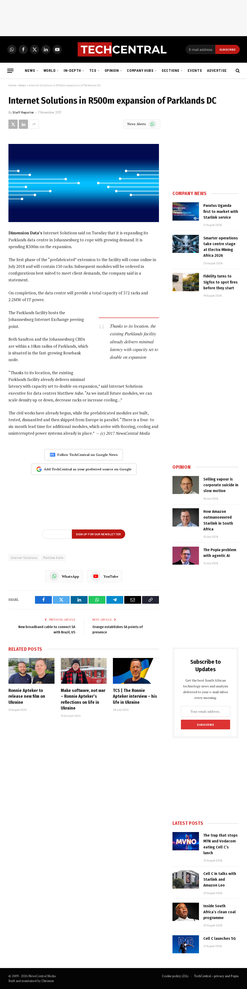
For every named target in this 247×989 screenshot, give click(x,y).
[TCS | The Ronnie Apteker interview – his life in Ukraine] (136, 671)
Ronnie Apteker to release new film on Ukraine (26, 696)
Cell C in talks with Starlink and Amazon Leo (219, 879)
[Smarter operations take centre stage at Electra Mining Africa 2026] (185, 244)
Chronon (47, 981)
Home (12, 85)
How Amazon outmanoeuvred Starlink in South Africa (218, 520)
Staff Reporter (23, 112)
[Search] (237, 70)
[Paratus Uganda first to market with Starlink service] (185, 211)
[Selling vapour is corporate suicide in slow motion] (185, 485)
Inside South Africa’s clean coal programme (219, 911)
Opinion (112, 70)
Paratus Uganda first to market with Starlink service (220, 211)
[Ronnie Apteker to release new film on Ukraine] (31, 671)
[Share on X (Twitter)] (13, 124)
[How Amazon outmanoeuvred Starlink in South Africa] (185, 517)
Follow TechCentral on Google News (87, 454)
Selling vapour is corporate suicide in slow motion (220, 485)
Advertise (217, 70)
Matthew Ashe (53, 558)
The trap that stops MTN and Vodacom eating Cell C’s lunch (220, 844)
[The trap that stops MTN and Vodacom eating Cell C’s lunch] (185, 841)
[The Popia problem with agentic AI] (185, 556)
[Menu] (10, 70)
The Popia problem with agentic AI (219, 552)
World (49, 70)
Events (195, 70)
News (30, 70)
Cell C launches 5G (219, 938)
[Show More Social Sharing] (34, 124)
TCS (92, 70)
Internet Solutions (24, 558)
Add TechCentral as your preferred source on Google (87, 469)
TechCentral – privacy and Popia (216, 976)
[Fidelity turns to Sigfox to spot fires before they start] (185, 282)
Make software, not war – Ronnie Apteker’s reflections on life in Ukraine (83, 699)
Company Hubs (140, 70)
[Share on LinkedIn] (23, 124)
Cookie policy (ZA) (175, 976)
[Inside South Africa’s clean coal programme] (185, 912)
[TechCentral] (123, 49)
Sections (170, 70)
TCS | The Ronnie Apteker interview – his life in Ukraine (135, 696)
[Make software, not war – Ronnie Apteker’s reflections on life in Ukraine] (84, 671)
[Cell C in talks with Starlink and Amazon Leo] (185, 879)
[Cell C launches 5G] (185, 944)
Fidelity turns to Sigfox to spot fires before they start (220, 282)
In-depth (72, 70)
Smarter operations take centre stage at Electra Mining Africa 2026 (220, 247)
